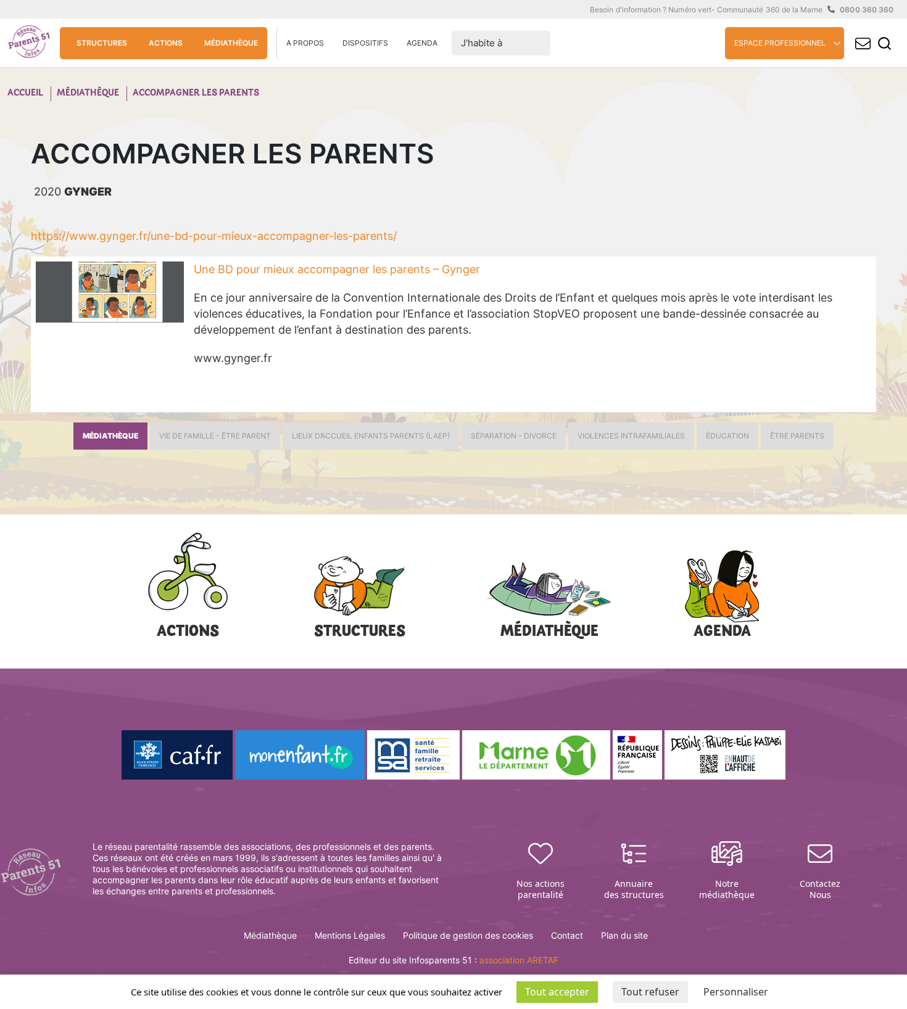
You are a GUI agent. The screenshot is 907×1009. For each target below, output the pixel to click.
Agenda (722, 631)
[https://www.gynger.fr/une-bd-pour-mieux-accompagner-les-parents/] (110, 291)
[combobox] (501, 43)
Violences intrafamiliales (631, 435)
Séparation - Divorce (514, 435)
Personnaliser (735, 992)
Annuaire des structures (634, 889)
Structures (359, 631)
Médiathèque (110, 435)
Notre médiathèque (727, 889)
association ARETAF (518, 960)
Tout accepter (557, 992)
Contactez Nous (820, 889)
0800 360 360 (866, 9)
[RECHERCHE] (884, 43)
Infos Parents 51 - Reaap (29, 42)
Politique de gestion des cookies (468, 935)
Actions (188, 631)
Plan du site (624, 935)
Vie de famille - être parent (215, 435)
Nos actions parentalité (540, 889)
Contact (567, 935)
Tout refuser (650, 992)
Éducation (727, 435)
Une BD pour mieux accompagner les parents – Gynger (337, 269)
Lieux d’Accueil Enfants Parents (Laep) (371, 435)
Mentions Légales (350, 935)
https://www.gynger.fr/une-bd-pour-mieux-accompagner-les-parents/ (214, 235)
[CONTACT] (863, 43)
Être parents (797, 435)
